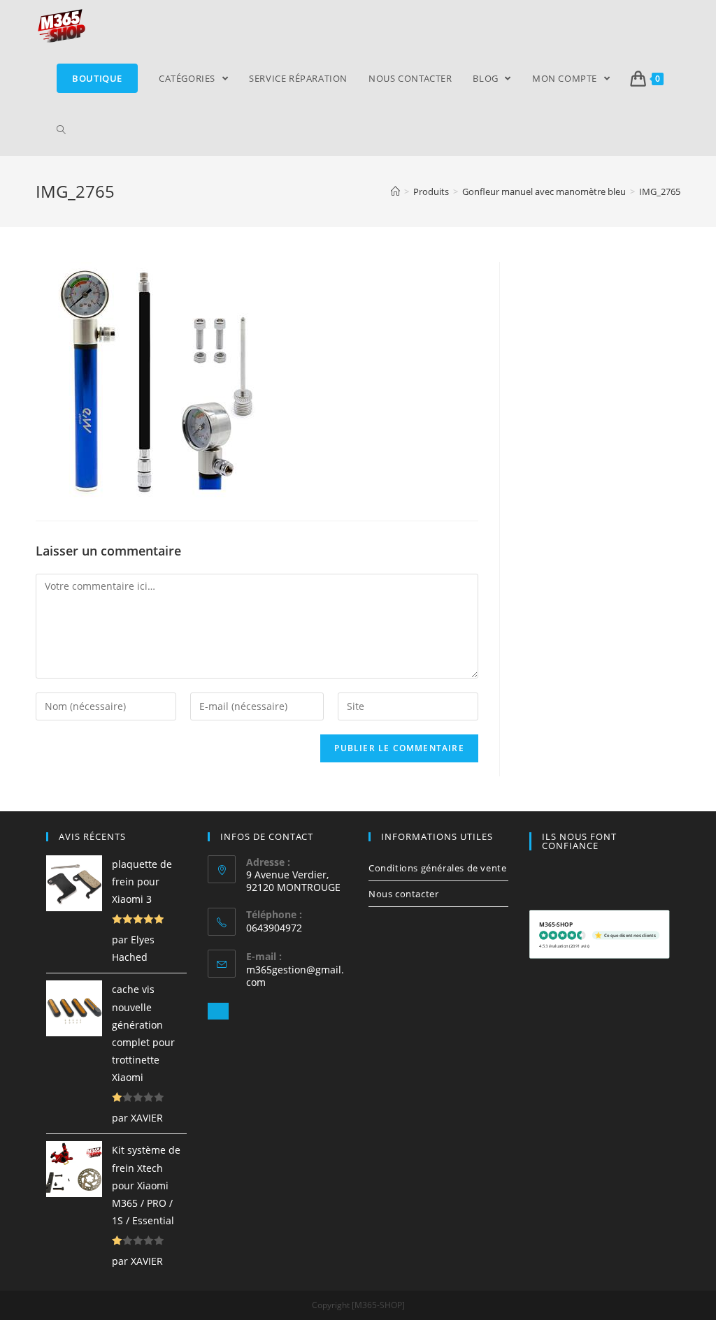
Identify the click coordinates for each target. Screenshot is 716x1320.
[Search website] (61, 130)
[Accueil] (395, 191)
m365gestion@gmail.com (295, 976)
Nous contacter (403, 893)
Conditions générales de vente (437, 868)
